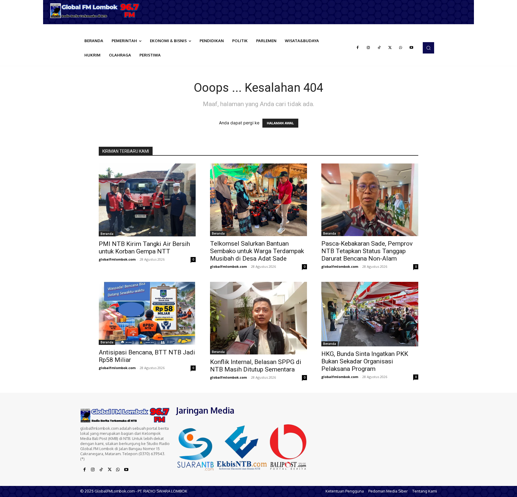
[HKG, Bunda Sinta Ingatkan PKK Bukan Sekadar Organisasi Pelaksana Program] (369, 314)
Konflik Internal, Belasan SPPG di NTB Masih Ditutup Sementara (255, 365)
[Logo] (97, 10)
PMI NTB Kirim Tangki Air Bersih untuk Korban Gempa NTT (144, 247)
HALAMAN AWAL (280, 123)
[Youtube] (411, 47)
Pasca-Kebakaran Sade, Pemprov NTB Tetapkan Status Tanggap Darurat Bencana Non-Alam (367, 251)
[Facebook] (357, 47)
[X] (389, 47)
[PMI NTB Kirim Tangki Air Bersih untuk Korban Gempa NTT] (147, 199)
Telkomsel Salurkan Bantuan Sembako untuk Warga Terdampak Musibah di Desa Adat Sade (257, 251)
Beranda (107, 234)
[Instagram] (368, 47)
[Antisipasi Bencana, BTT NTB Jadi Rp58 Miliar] (147, 313)
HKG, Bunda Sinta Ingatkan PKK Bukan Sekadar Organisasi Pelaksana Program (364, 361)
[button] (428, 47)
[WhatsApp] (400, 47)
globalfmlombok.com (117, 259)
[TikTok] (379, 47)
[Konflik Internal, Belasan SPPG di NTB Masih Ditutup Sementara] (258, 318)
